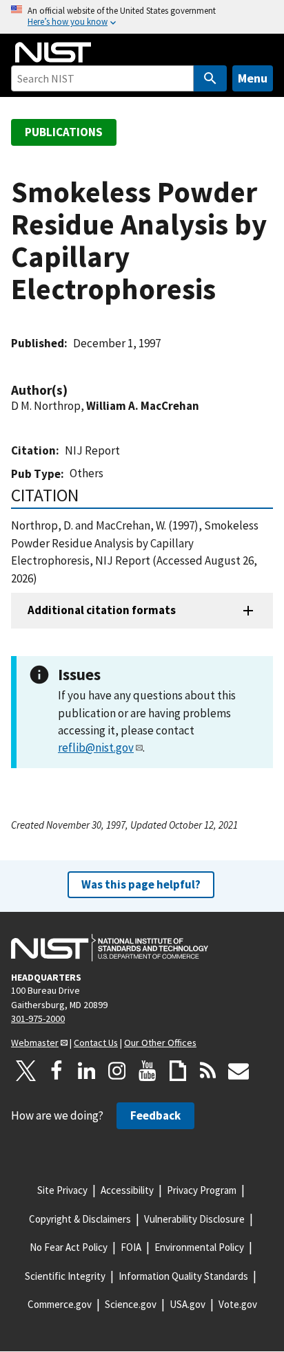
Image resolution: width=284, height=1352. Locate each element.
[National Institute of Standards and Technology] (109, 947)
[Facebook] (56, 1071)
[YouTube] (147, 1071)
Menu (252, 78)
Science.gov (130, 1304)
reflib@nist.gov (96, 747)
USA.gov (187, 1304)
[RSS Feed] (208, 1071)
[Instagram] (117, 1071)
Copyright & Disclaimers (80, 1218)
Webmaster (35, 1042)
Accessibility (127, 1190)
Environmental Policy (199, 1247)
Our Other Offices (160, 1042)
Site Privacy (62, 1190)
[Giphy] (178, 1071)
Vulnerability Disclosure (194, 1218)
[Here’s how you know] (142, 17)
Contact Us (96, 1042)
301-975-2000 (38, 1018)
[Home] (53, 52)
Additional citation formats (102, 610)
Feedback (155, 1115)
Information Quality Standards (183, 1276)
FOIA (131, 1247)
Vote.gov (238, 1304)
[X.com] (26, 1071)
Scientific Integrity (65, 1276)
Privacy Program (201, 1190)
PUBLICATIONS (64, 132)
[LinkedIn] (87, 1071)
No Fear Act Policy (69, 1247)
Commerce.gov (60, 1304)
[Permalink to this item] (74, 390)
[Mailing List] (238, 1071)
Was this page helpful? (141, 884)
